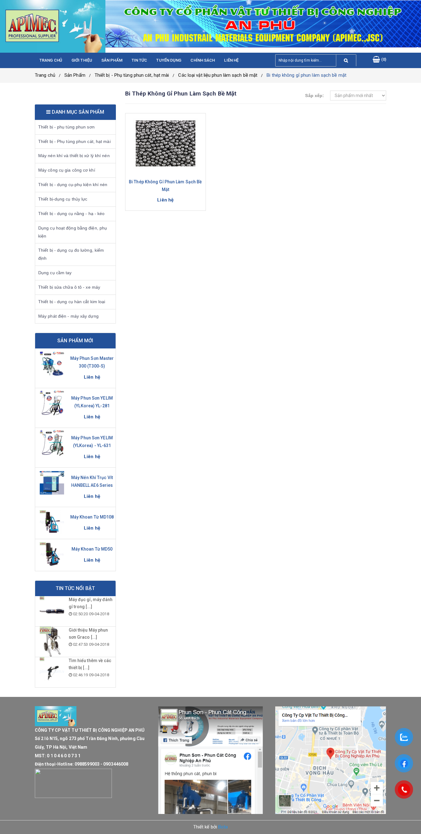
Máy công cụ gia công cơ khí (66, 170)
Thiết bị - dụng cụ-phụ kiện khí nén (73, 184)
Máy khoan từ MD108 (92, 517)
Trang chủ (50, 60)
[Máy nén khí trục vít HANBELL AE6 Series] (52, 483)
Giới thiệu (82, 60)
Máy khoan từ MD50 (92, 549)
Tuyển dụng (168, 60)
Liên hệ (231, 60)
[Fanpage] (210, 760)
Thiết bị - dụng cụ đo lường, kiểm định (71, 254)
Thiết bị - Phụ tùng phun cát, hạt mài (132, 75)
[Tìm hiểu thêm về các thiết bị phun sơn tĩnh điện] (52, 672)
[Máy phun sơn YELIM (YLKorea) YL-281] (52, 403)
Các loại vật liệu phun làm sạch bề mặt (217, 75)
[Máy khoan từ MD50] (52, 554)
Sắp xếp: (314, 95)
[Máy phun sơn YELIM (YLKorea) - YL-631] (52, 443)
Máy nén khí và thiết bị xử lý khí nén (74, 155)
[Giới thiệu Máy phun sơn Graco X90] (52, 642)
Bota (223, 827)
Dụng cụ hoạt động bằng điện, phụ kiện (72, 232)
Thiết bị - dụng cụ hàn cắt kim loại (71, 301)
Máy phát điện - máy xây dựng (68, 316)
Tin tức (139, 60)
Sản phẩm (111, 60)
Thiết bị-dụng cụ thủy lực (63, 199)
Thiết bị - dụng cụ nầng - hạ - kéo (71, 213)
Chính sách (202, 60)
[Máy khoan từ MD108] (52, 522)
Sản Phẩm (74, 75)
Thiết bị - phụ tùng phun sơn (66, 126)
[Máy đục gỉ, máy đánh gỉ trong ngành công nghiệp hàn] (52, 611)
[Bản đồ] (330, 760)
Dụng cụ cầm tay (55, 272)
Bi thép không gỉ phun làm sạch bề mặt (306, 75)
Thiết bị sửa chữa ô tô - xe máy (69, 287)
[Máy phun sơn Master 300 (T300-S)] (52, 363)
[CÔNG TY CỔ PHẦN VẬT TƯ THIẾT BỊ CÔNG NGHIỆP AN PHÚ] (52, 26)
